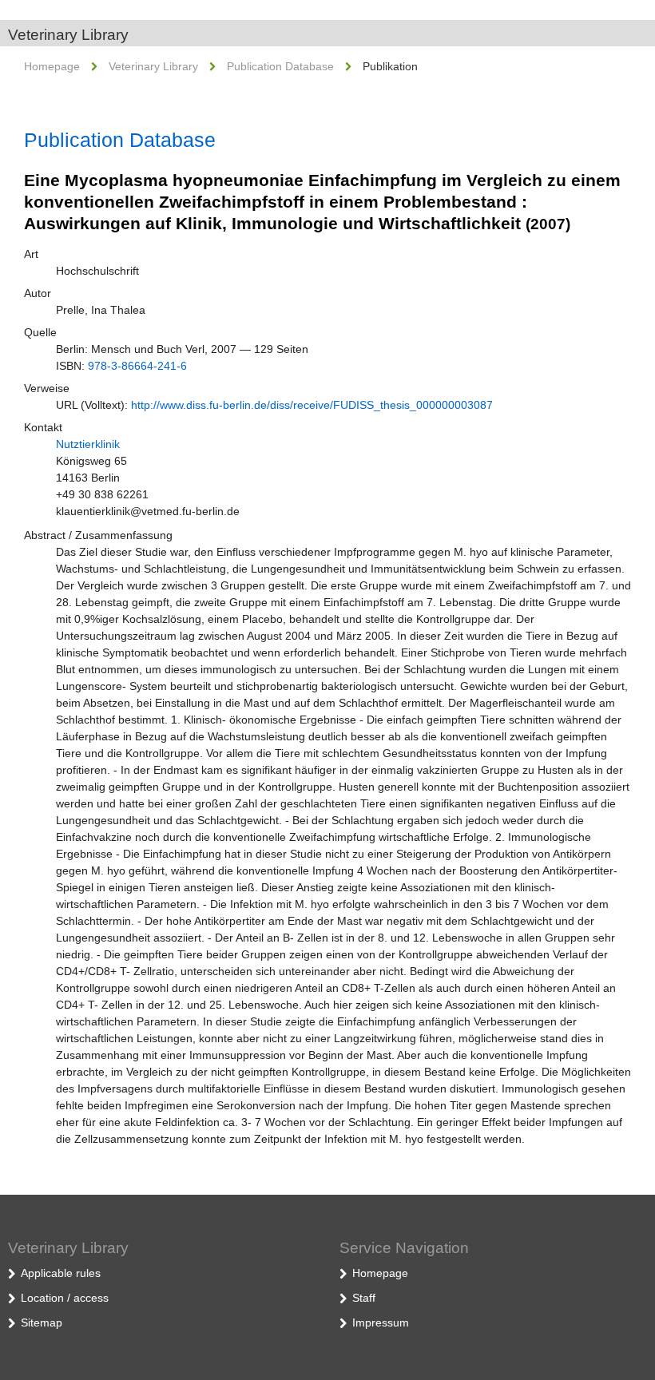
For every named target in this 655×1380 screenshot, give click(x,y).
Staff (363, 1297)
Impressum (380, 1322)
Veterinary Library (68, 34)
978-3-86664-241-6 (137, 365)
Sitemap (41, 1322)
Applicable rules (61, 1273)
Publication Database (280, 66)
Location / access (65, 1297)
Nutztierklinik (88, 444)
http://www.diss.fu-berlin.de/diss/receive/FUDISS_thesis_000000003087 (312, 405)
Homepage (52, 66)
